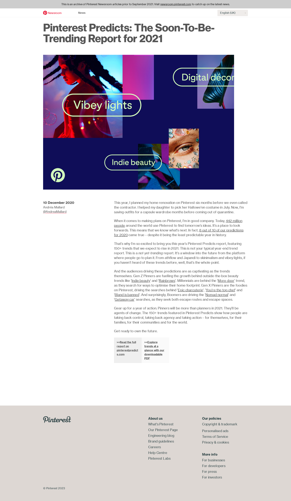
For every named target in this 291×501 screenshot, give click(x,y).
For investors (212, 477)
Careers (154, 447)
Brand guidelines (161, 441)
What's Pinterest (160, 424)
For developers (214, 466)
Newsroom (55, 13)
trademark (229, 424)
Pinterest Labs (159, 458)
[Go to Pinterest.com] (57, 419)
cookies (223, 442)
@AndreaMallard (55, 211)
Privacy (207, 442)
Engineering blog (161, 435)
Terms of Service (215, 436)
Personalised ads (215, 431)
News (82, 12)
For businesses (213, 460)
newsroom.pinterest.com (175, 4)
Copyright (209, 424)
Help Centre (157, 453)
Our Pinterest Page (163, 430)
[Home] (45, 12)
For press (209, 471)
